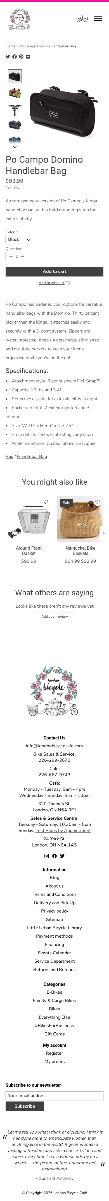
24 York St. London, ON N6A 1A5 (54, 842)
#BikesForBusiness (54, 1026)
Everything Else (54, 1017)
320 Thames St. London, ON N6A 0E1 (55, 807)
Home (10, 46)
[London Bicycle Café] (20, 18)
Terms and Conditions (55, 894)
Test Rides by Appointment (63, 831)
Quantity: (13, 248)
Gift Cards (54, 1034)
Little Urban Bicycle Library (54, 928)
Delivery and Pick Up (54, 903)
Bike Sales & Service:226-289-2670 (54, 757)
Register (54, 1053)
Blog (54, 878)
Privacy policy (54, 911)
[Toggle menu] (97, 18)
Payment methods (54, 936)
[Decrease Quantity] (11, 256)
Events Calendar (54, 953)
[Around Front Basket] (29, 519)
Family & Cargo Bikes (54, 1001)
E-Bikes (54, 992)
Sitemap (54, 919)
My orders (54, 1062)
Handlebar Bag (32, 456)
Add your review (54, 616)
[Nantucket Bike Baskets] (80, 519)
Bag (9, 456)
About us (54, 886)
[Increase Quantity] (22, 256)
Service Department (54, 961)
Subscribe (25, 1106)
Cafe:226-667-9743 (54, 772)
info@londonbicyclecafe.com (54, 746)
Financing (54, 945)
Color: (12, 232)
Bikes (54, 1009)
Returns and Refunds (54, 970)
